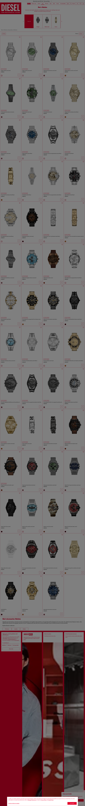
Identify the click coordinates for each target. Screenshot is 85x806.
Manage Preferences (32, 799)
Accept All (72, 803)
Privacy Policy (43, 799)
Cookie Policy (50, 799)
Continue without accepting (13, 803)
